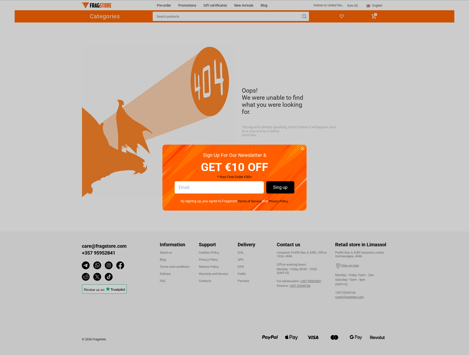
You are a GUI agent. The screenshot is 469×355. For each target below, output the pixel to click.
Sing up (280, 187)
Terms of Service (249, 201)
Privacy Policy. (278, 201)
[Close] (302, 149)
